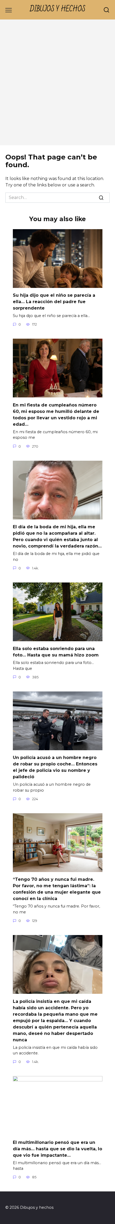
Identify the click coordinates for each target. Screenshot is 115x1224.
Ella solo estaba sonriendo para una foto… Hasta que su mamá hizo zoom (56, 652)
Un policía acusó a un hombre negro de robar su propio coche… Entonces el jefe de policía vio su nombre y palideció (55, 767)
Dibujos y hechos (58, 9)
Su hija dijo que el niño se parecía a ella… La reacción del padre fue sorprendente (54, 302)
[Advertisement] (57, 85)
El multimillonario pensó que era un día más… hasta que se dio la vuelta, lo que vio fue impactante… (57, 1148)
